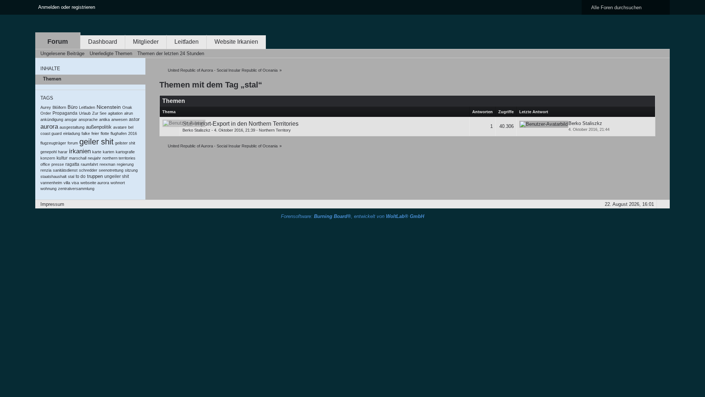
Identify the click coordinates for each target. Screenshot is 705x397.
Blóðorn (59, 107)
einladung (71, 133)
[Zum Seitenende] (662, 53)
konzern (47, 158)
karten (108, 152)
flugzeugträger (53, 143)
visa (75, 182)
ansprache (88, 119)
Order (45, 113)
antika (104, 119)
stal (71, 176)
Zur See (99, 113)
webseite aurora (94, 182)
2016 (132, 133)
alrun (128, 113)
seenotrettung (111, 170)
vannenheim (51, 182)
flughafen (119, 133)
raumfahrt (89, 164)
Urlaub (85, 113)
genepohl (48, 152)
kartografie (125, 152)
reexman (107, 164)
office (45, 164)
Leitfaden (186, 42)
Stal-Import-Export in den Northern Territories (240, 124)
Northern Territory (275, 130)
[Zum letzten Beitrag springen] (543, 124)
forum (73, 143)
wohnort (118, 182)
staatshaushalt (53, 176)
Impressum (52, 204)
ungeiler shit (116, 176)
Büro (72, 107)
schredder (88, 170)
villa (67, 182)
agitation (115, 113)
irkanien (80, 151)
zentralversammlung (76, 188)
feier (95, 133)
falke (86, 133)
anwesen (119, 119)
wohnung (48, 188)
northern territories (118, 158)
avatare (120, 127)
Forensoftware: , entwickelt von (352, 216)
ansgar (71, 119)
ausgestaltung (71, 127)
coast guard (51, 133)
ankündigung (51, 119)
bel (130, 127)
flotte (105, 133)
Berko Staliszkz (196, 130)
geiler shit (96, 141)
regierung (125, 164)
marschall (77, 158)
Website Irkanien (236, 42)
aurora (49, 126)
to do (81, 176)
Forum (57, 41)
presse (57, 164)
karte (96, 152)
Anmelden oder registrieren (66, 7)
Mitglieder (146, 42)
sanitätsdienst (65, 170)
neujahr (94, 158)
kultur (62, 158)
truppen (95, 176)
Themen (52, 79)
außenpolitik (99, 127)
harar (63, 152)
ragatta (72, 164)
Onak (127, 107)
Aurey (45, 107)
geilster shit (125, 143)
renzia (45, 170)
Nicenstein (109, 107)
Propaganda (65, 113)
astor (134, 119)
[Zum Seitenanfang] (662, 204)
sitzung (131, 170)
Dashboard (102, 42)
